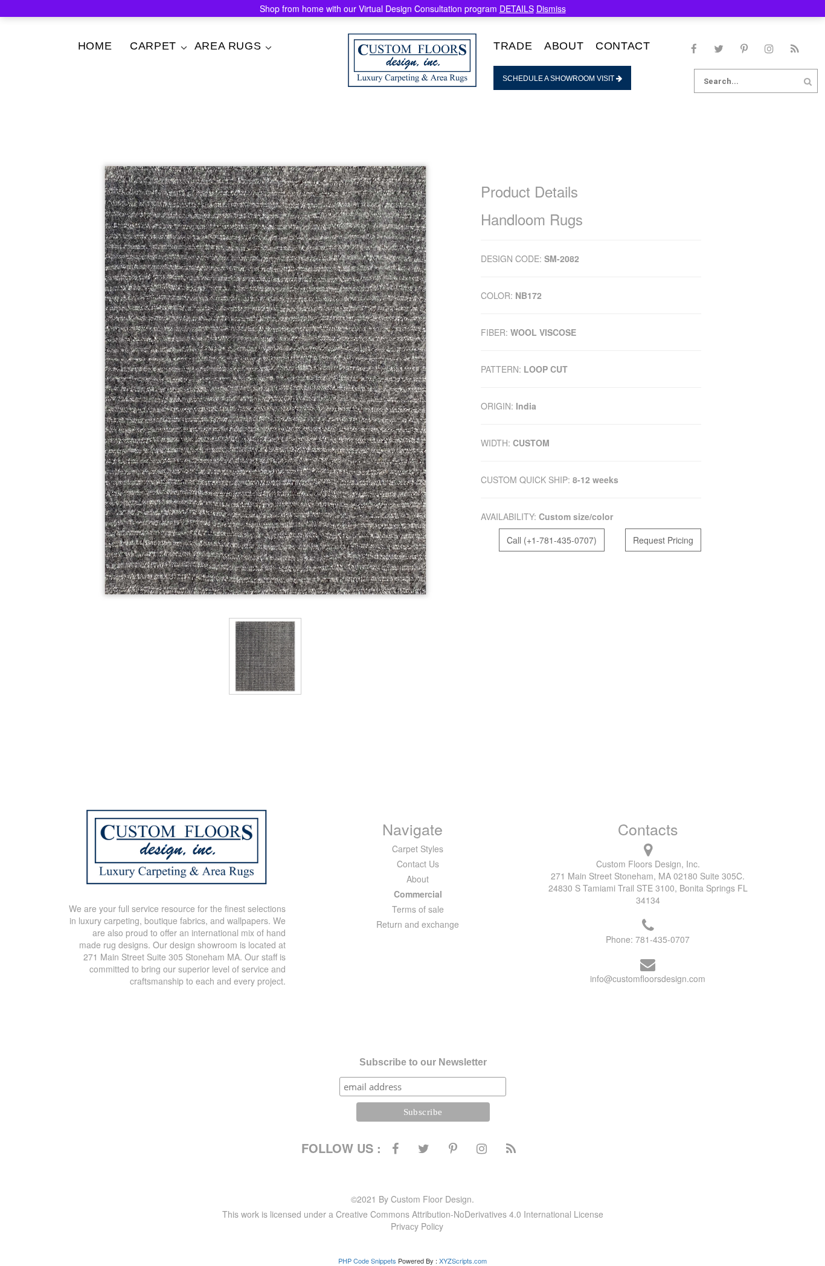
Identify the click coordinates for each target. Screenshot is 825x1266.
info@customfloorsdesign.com (647, 978)
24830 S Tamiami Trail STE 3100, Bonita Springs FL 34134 (648, 894)
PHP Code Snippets (367, 1260)
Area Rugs (227, 46)
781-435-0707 (662, 939)
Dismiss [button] (551, 8)
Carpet (153, 46)
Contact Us (418, 864)
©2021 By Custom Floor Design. (412, 1199)
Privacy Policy (417, 1226)
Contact (622, 46)
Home (95, 46)
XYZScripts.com (463, 1260)
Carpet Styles (417, 849)
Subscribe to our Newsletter (423, 1062)
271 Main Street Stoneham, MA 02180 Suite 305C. (648, 876)
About (563, 46)
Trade (512, 46)
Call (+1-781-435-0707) (552, 540)
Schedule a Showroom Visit (559, 78)
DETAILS (516, 8)
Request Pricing (663, 540)
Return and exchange (417, 924)
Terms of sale (418, 909)
